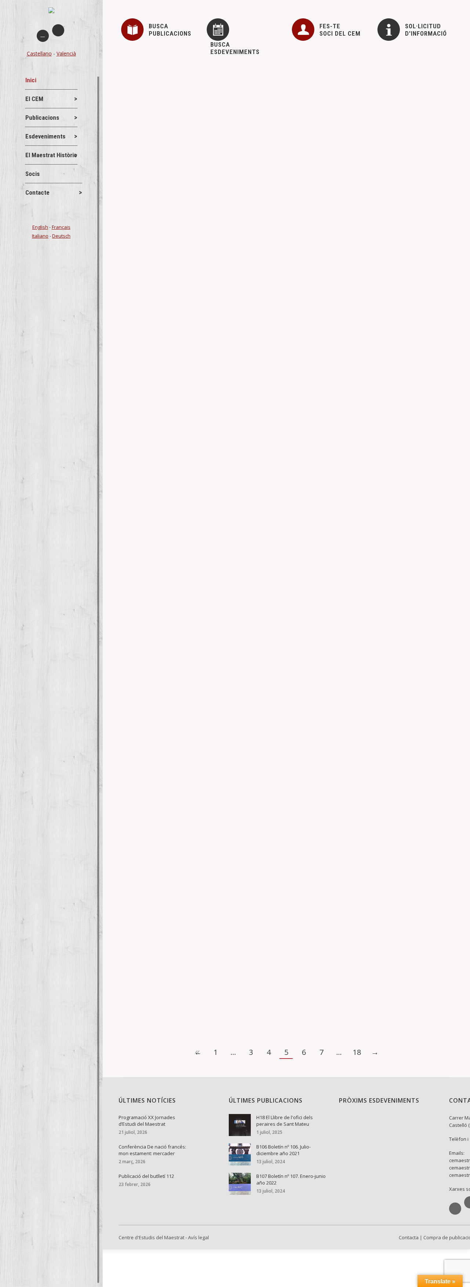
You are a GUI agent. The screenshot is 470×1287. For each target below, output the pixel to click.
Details (140, 134)
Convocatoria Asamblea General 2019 (184, 394)
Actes (140, 346)
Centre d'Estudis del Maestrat (151, 1237)
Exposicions (147, 722)
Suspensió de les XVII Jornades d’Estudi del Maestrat (208, 170)
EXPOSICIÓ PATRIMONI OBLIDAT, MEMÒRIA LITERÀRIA (211, 710)
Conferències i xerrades (161, 465)
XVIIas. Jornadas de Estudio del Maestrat (190, 252)
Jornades (144, 182)
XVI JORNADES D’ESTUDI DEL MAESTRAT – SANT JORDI (214, 967)
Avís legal (198, 1237)
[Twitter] (58, 30)
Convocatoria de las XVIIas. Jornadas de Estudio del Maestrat (219, 334)
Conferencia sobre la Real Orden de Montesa (195, 453)
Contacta (409, 1237)
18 (357, 1052)
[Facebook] (43, 36)
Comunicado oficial (158, 87)
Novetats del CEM (153, 100)
